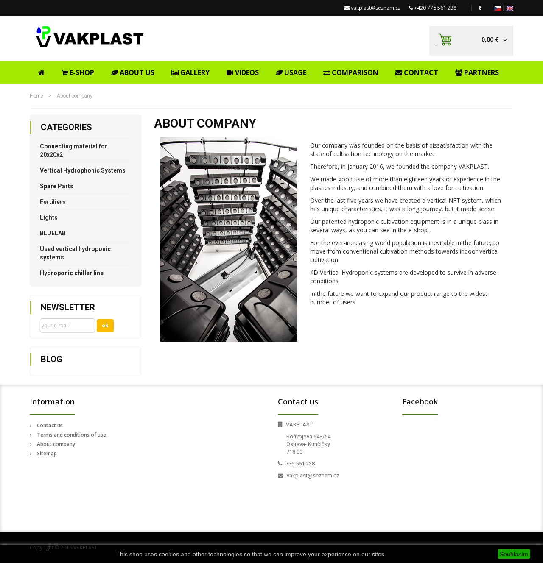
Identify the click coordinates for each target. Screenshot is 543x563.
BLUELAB (53, 233)
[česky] (497, 7)
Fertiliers (53, 201)
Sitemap (47, 453)
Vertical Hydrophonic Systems (83, 170)
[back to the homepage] (90, 36)
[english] (510, 7)
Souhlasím (514, 554)
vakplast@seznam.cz (375, 7)
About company (56, 444)
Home (36, 96)
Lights (49, 217)
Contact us (50, 425)
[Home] (41, 71)
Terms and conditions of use (71, 434)
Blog (51, 359)
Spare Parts (56, 186)
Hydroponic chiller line (72, 273)
